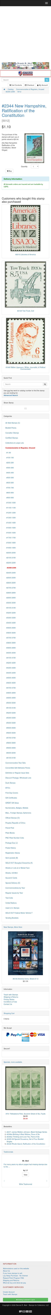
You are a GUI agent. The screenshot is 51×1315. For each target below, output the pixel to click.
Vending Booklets (11, 918)
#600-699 (9, 482)
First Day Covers (11, 793)
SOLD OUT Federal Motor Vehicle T (18, 913)
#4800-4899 (10, 693)
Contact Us (8, 1004)
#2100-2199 (10, 557)
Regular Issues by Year (14, 893)
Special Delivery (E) (12, 883)
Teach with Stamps (11, 994)
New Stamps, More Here (13, 927)
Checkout (30, 85)
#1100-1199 (10, 507)
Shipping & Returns (11, 997)
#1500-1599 (10, 527)
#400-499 (9, 472)
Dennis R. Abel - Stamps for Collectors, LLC (32, 1305)
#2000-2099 (10, 552)
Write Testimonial (25, 1184)
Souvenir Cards (11, 878)
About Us (6, 1271)
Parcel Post (9, 828)
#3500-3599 (10, 627)
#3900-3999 (10, 647)
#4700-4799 (10, 688)
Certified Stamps (11, 438)
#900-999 (9, 497)
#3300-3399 (10, 617)
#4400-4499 (10, 672)
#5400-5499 (10, 723)
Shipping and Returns (11, 1280)
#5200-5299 (10, 713)
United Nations (10, 903)
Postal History (10, 848)
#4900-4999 (10, 698)
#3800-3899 (10, 642)
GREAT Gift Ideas (12, 803)
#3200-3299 (10, 612)
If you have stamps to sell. (13, 1273)
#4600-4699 (10, 683)
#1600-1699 (10, 532)
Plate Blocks (10, 833)
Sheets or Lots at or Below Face (17, 868)
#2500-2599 (10, 577)
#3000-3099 (10, 602)
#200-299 (9, 462)
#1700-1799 (10, 537)
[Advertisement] (25, 34)
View (25, 1174)
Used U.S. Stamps (12, 908)
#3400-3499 (10, 622)
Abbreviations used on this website (16, 1268)
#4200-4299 (10, 662)
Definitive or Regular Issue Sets (17, 773)
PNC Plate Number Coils (14, 838)
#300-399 (9, 467)
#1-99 (8, 452)
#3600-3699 (10, 632)
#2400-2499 (10, 572)
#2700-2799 (10, 587)
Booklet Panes (10, 428)
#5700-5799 (10, 738)
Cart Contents (16, 85)
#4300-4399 (10, 667)
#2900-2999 (10, 597)
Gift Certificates (11, 798)
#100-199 (9, 457)
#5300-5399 (10, 718)
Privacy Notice (9, 999)
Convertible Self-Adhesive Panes (17, 768)
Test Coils (9, 898)
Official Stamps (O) (12, 818)
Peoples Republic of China (15, 823)
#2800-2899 (10, 592)
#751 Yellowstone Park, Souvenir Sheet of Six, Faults (25, 1113)
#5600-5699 (10, 733)
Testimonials (8, 1152)
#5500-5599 (10, 728)
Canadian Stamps (12, 433)
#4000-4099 (10, 652)
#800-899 (9, 492)
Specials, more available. (13, 1062)
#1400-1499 (10, 522)
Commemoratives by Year (15, 888)
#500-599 (9, 477)
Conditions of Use (10, 1002)
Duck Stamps (10, 783)
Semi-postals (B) (11, 858)
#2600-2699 (10, 582)
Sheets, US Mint (11, 873)
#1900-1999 (10, 547)
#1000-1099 (10, 502)
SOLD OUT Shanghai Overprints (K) (19, 863)
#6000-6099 (10, 753)
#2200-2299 (10, 562)
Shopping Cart (9, 1013)
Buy (10, 171)
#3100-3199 (10, 607)
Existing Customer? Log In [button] (26, 1300)
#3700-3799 (10, 637)
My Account (43, 85)
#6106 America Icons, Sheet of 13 (25, 979)
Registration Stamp (12, 853)
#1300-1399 (10, 517)
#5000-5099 (10, 703)
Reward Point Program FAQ (13, 1278)
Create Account (9, 1292)
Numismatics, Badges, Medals (16, 808)
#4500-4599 (10, 678)
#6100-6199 (10, 758)
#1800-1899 (10, 542)
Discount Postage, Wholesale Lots (18, 778)
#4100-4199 (10, 657)
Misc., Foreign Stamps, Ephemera (18, 813)
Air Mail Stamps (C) (12, 423)
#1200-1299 (10, 512)
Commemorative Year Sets (15, 763)
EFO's (7, 788)
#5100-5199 (10, 708)
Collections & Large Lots (14, 443)
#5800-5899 (10, 743)
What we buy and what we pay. (14, 1283)
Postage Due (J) (11, 843)
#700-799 (9, 487)
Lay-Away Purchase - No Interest (15, 1275)
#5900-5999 (10, 748)
